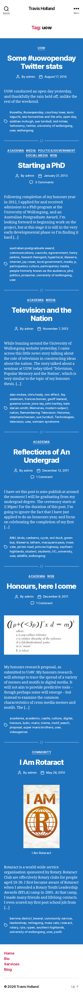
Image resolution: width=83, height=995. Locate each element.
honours (15, 723)
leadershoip (18, 923)
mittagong (35, 923)
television (16, 421)
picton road (25, 547)
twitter (30, 126)
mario (35, 723)
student (30, 551)
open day (69, 117)
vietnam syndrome (45, 421)
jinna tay (38, 403)
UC (54, 551)
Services (11, 964)
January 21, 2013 (56, 175)
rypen (31, 927)
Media (31, 150)
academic (32, 718)
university (65, 551)
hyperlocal (55, 257)
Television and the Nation (41, 314)
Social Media (37, 155)
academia (17, 718)
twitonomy (17, 126)
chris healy (35, 394)
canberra (32, 538)
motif (55, 723)
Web (53, 155)
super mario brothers (38, 727)
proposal (16, 727)
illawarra (70, 257)
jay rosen (28, 262)
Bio (6, 959)
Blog (8, 969)
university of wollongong (54, 126)
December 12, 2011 (55, 470)
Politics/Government (57, 150)
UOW (41, 48)
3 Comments (44, 182)
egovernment (58, 253)
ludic (26, 723)
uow (12, 130)
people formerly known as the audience (38, 271)
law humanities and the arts (42, 117)
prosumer (28, 275)
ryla (22, 927)
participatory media (54, 266)
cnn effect (52, 394)
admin (30, 77)
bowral (38, 918)
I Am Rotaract (42, 762)
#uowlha (16, 112)
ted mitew (60, 121)
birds (21, 538)
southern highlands (50, 927)
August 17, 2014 (56, 77)
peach (64, 723)
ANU (13, 538)
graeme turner (20, 403)
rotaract (66, 923)
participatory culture (24, 266)
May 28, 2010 (55, 772)
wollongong (25, 130)
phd (70, 271)
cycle (44, 538)
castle (45, 718)
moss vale (52, 923)
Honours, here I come (41, 586)
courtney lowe (55, 112)
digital (67, 718)
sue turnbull (43, 121)
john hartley (53, 403)
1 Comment (44, 477)
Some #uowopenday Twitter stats (41, 62)
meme (45, 723)
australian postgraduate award (32, 248)
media (68, 262)
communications (21, 253)
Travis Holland (41, 8)
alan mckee (18, 394)
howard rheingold (33, 257)
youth (58, 932)
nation (14, 412)
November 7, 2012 (55, 329)
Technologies (64, 417)
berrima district (21, 918)
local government (49, 262)
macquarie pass (53, 542)
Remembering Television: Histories (45, 412)
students (44, 551)
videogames (18, 732)
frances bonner (35, 399)
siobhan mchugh (21, 121)
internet (15, 262)
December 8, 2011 (55, 596)
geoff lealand (57, 399)
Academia (15, 150)
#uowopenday (33, 112)
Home (9, 953)
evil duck (56, 538)
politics (15, 275)
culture (57, 718)
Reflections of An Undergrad (41, 456)
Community (41, 752)
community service (58, 918)
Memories (37, 408)
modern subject (56, 408)
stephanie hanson (22, 417)
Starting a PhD (41, 165)
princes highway (46, 547)
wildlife (22, 556)
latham (35, 542)
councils (41, 253)
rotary (14, 927)
